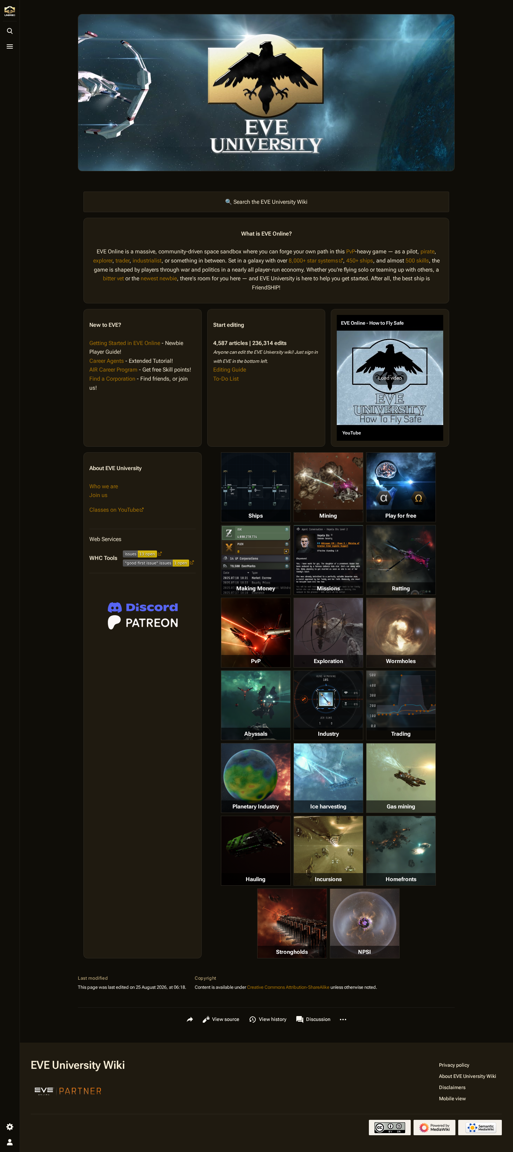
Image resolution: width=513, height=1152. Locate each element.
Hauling (256, 879)
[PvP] (255, 632)
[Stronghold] (292, 923)
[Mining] (328, 487)
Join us (98, 495)
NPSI (364, 952)
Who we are (103, 486)
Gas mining (401, 806)
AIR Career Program (113, 369)
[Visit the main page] (10, 11)
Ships (255, 515)
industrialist (147, 260)
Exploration (328, 661)
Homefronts (401, 879)
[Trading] (401, 700)
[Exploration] (328, 632)
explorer (102, 260)
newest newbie (159, 278)
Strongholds (292, 952)
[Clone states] (401, 487)
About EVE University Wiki (467, 1076)
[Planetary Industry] (255, 778)
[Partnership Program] (68, 1090)
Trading (401, 733)
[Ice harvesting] (328, 778)
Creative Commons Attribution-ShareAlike (288, 987)
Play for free (400, 515)
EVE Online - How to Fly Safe (372, 323)
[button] (390, 378)
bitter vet (113, 278)
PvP (350, 251)
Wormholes (401, 661)
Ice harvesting (328, 806)
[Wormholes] (401, 632)
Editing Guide (229, 369)
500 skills (417, 260)
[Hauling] (255, 850)
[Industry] (328, 700)
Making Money (255, 588)
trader (122, 260)
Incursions (328, 879)
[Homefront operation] (401, 850)
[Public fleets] (364, 923)
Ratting (401, 588)
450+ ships (359, 260)
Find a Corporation (112, 378)
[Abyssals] (255, 705)
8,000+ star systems (313, 260)
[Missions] (328, 560)
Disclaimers (452, 1087)
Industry (328, 733)
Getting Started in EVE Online (124, 343)
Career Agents (106, 361)
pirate (427, 251)
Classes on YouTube (114, 509)
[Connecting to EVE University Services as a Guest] (143, 607)
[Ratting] (401, 560)
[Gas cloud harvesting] (401, 778)
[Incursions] (328, 850)
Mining (328, 515)
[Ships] (255, 487)
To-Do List (226, 378)
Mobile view (452, 1098)
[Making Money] (255, 560)
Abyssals (255, 733)
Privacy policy (454, 1065)
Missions (328, 588)
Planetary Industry (255, 806)
